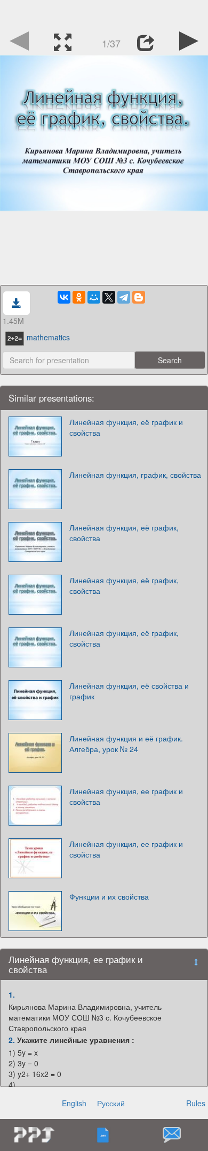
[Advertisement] (104, 13)
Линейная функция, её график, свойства (124, 532)
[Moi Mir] (93, 297)
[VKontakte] (64, 297)
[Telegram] (123, 297)
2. (12, 1039)
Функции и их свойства (109, 896)
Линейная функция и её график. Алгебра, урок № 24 (126, 743)
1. (12, 994)
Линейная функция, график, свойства (135, 474)
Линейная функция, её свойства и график (129, 690)
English (74, 1103)
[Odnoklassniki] (79, 297)
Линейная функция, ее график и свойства (126, 796)
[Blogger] (138, 297)
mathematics (48, 337)
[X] (108, 297)
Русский (111, 1103)
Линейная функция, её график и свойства (126, 427)
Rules (195, 1103)
